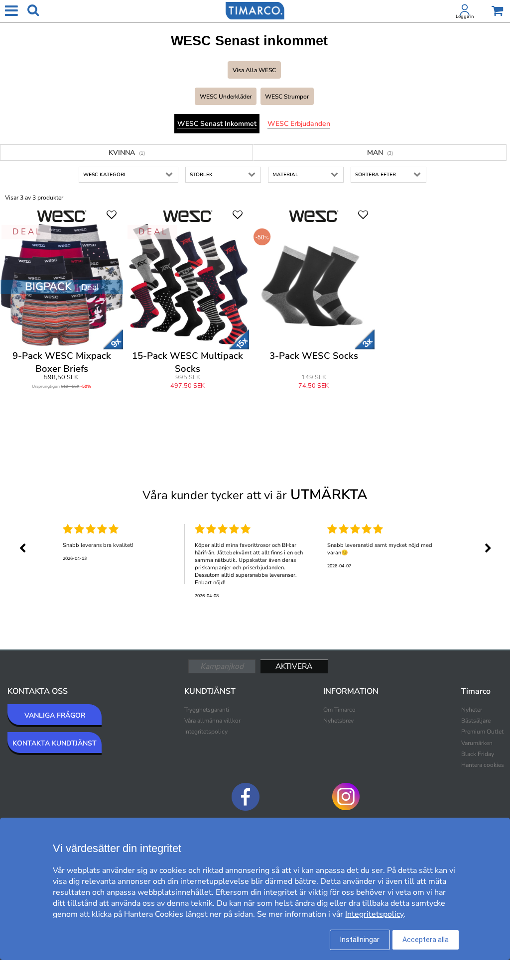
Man (380, 152)
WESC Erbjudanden (298, 123)
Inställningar (360, 940)
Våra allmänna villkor (212, 721)
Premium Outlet (482, 732)
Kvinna (127, 152)
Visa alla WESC (254, 70)
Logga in (465, 16)
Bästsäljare (476, 721)
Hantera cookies (482, 765)
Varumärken (477, 743)
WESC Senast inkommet (216, 123)
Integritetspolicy (206, 732)
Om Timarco (339, 710)
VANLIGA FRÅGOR (54, 715)
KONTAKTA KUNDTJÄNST (54, 743)
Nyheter (471, 710)
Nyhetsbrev (338, 721)
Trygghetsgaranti (206, 710)
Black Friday (477, 754)
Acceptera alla (425, 940)
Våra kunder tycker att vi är (255, 494)
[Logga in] (465, 11)
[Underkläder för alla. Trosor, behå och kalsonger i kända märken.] (255, 10)
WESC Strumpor (287, 97)
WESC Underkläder (226, 97)
